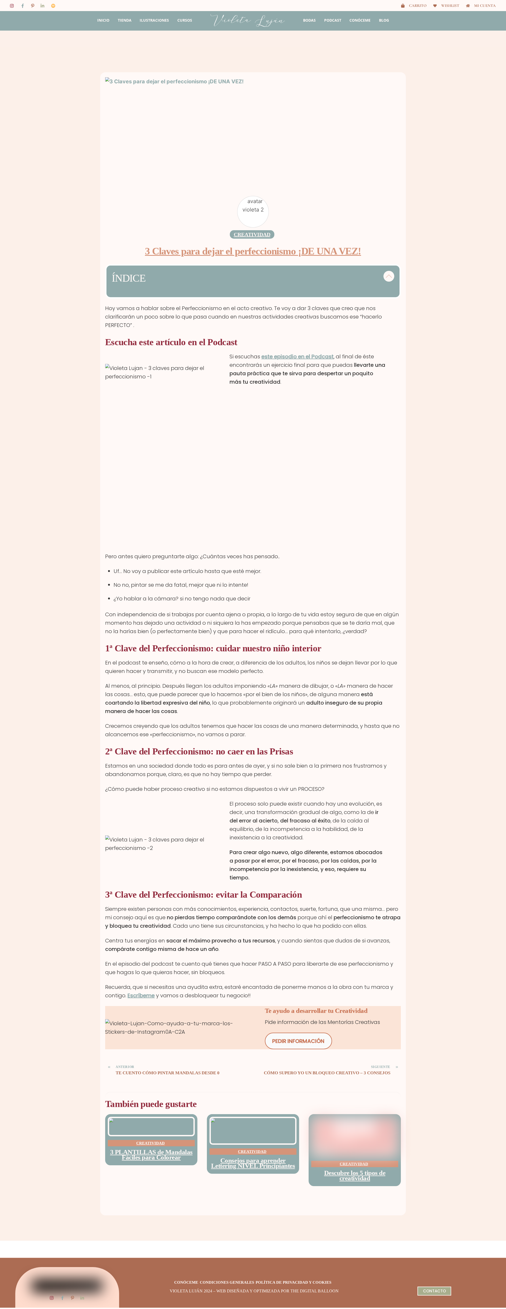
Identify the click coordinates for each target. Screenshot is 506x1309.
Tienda (125, 20)
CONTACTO (434, 1291)
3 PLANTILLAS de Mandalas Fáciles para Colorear (151, 1154)
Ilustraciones (154, 20)
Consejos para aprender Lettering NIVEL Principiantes (253, 1163)
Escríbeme (141, 995)
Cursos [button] (184, 20)
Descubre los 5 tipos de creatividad (355, 1175)
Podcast (332, 20)
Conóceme (360, 20)
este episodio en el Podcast (297, 356)
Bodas (309, 20)
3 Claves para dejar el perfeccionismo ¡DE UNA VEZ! (253, 251)
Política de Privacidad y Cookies (293, 1282)
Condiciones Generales (227, 1282)
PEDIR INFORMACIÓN (298, 1041)
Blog (384, 20)
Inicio (103, 20)
